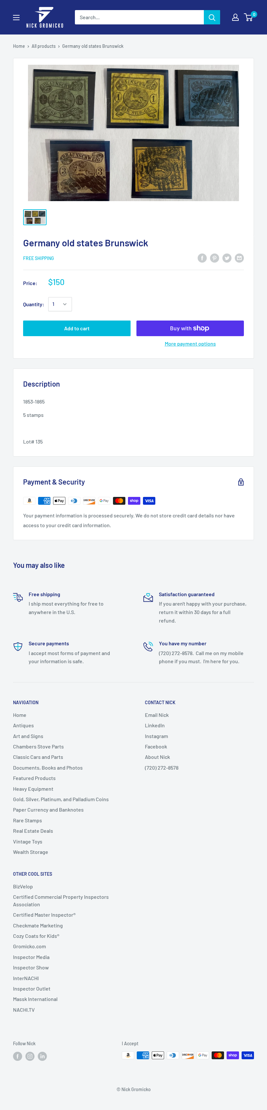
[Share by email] (239, 258)
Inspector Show (31, 967)
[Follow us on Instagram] (30, 1056)
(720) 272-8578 (161, 767)
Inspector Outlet (31, 988)
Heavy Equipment (33, 789)
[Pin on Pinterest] (214, 258)
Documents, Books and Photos (48, 767)
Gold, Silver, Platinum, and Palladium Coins (61, 799)
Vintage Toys (27, 841)
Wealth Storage (30, 852)
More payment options (190, 343)
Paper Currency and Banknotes (48, 809)
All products (44, 46)
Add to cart (77, 328)
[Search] (212, 17)
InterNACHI (26, 978)
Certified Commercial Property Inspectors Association (61, 900)
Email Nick (157, 715)
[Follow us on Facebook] (17, 1056)
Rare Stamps (27, 820)
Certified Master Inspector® (44, 914)
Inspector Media (31, 957)
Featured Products (34, 778)
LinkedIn (155, 725)
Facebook (156, 746)
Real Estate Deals (33, 831)
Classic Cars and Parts (38, 757)
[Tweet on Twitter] (227, 258)
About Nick (157, 757)
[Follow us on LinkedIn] (42, 1056)
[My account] (235, 17)
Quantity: (33, 304)
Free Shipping (38, 258)
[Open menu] (16, 17)
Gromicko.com (29, 946)
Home (19, 46)
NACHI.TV (24, 1010)
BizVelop (23, 886)
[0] (249, 17)
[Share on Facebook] (202, 258)
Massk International (35, 999)
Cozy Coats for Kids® (36, 936)
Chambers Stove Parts (38, 746)
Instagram (156, 736)
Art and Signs (28, 736)
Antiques (23, 725)
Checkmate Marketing (38, 925)
